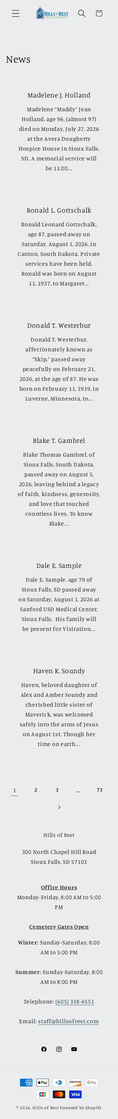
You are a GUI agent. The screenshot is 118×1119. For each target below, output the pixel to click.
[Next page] (59, 807)
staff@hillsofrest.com (68, 1021)
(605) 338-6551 (74, 1001)
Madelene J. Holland (59, 95)
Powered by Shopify (81, 1107)
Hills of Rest (45, 1107)
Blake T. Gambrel (59, 440)
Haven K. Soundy (59, 670)
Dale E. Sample (59, 565)
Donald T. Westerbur (59, 325)
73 (99, 789)
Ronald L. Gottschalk (59, 210)
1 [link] (14, 790)
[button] (16, 13)
